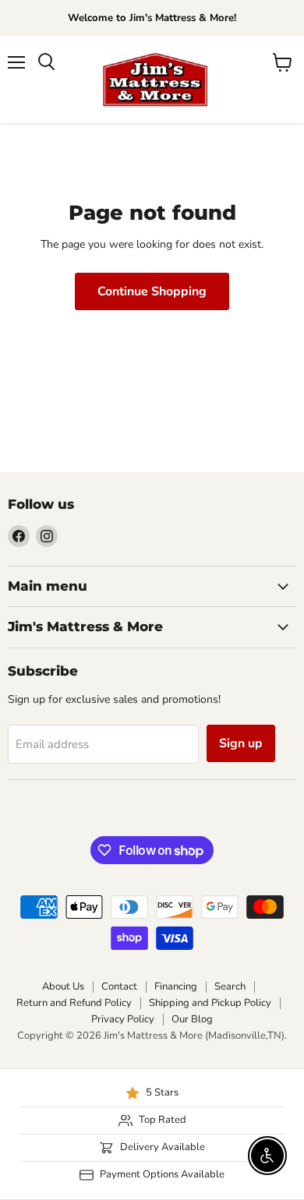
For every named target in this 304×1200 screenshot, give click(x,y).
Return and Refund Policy (74, 1003)
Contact (119, 986)
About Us (63, 986)
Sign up (241, 743)
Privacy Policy (122, 1019)
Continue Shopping (152, 291)
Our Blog (192, 1019)
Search (230, 986)
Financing (175, 986)
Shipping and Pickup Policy (210, 1003)
